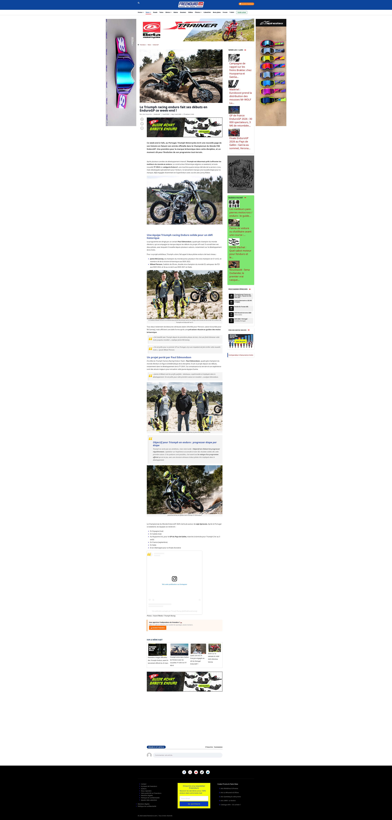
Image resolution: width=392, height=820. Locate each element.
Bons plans (217, 12)
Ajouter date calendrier (149, 800)
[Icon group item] (184, 772)
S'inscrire (209, 747)
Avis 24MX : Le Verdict (228, 801)
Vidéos (190, 12)
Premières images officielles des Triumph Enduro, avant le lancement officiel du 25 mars (158, 660)
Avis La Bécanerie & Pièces (230, 792)
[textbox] (188, 755)
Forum (225, 12)
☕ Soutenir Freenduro (158, 628)
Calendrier (207, 12)
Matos (176, 12)
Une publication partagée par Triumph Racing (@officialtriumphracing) (174, 611)
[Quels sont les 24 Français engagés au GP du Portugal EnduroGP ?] (198, 648)
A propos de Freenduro (149, 786)
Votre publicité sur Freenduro (151, 793)
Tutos (161, 12)
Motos (167, 12)
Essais (155, 12)
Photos (197, 12)
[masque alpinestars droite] (271, 72)
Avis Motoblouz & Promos (229, 788)
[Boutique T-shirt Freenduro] (121, 72)
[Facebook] (142, 119)
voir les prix (240, 341)
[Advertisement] (184, 717)
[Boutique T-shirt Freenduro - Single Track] (240, 174)
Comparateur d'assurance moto (240, 355)
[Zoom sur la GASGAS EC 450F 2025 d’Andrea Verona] (214, 647)
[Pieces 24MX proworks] (196, 30)
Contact (143, 784)
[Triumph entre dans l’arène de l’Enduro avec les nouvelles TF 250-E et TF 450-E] (179, 649)
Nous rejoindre (146, 791)
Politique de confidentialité (150, 798)
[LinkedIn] (142, 128)
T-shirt (232, 12)
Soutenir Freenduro (247, 4)
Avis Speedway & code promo (231, 797)
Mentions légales (147, 795)
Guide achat (242, 12)
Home (140, 12)
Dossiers (183, 12)
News (148, 12)
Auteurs (143, 789)
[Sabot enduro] (184, 127)
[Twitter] (142, 123)
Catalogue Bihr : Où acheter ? (231, 805)
